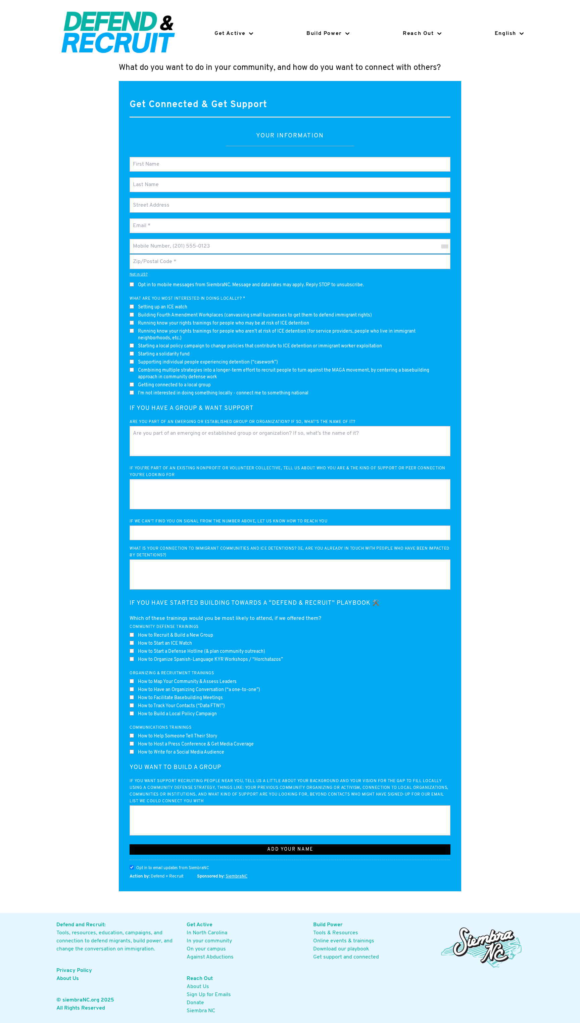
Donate (195, 1003)
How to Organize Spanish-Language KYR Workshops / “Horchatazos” (210, 659)
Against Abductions (210, 957)
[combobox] (444, 246)
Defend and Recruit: (81, 925)
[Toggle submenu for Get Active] (249, 34)
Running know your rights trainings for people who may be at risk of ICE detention (223, 323)
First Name (145, 160)
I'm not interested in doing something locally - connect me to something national (223, 393)
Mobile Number (150, 242)
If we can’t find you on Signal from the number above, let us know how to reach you (228, 521)
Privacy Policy (74, 970)
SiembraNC (236, 876)
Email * (141, 221)
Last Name (144, 180)
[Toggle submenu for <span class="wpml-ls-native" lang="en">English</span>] (520, 34)
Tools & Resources (335, 933)
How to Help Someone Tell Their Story (177, 736)
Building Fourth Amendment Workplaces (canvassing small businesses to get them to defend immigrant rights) (255, 315)
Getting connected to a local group (174, 385)
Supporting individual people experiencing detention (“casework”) (208, 362)
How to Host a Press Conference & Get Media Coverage (196, 744)
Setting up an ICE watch (162, 307)
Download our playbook (341, 949)
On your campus (206, 949)
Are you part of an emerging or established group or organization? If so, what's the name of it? (242, 422)
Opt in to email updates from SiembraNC (172, 868)
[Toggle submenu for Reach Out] (437, 34)
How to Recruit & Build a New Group (175, 635)
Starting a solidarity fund (164, 354)
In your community (209, 941)
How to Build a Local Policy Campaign (177, 714)
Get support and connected (346, 957)
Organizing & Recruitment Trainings (172, 673)
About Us (67, 978)
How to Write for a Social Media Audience (181, 752)
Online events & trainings (343, 941)
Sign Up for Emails (209, 994)
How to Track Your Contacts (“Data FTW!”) (181, 706)
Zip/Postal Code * (152, 257)
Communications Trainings (160, 728)
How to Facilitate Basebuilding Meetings (180, 697)
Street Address (150, 201)
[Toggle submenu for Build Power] (345, 34)
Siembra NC (201, 1011)
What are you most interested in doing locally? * (187, 299)
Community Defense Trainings (164, 627)
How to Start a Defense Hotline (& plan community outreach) (201, 651)
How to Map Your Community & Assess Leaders (187, 681)
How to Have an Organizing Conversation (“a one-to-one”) (199, 689)
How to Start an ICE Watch (165, 643)
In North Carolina (207, 933)
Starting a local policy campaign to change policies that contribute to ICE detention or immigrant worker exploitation (260, 346)
